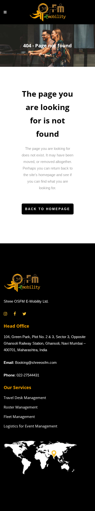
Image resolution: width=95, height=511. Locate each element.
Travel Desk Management (25, 397)
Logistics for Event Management (30, 426)
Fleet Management (19, 416)
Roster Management (21, 407)
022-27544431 (28, 375)
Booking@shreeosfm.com (36, 362)
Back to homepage (47, 209)
